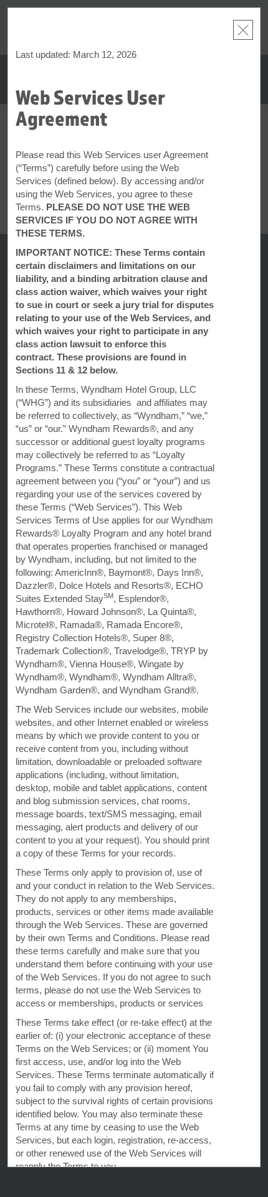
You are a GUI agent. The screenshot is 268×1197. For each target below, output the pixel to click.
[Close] (243, 30)
